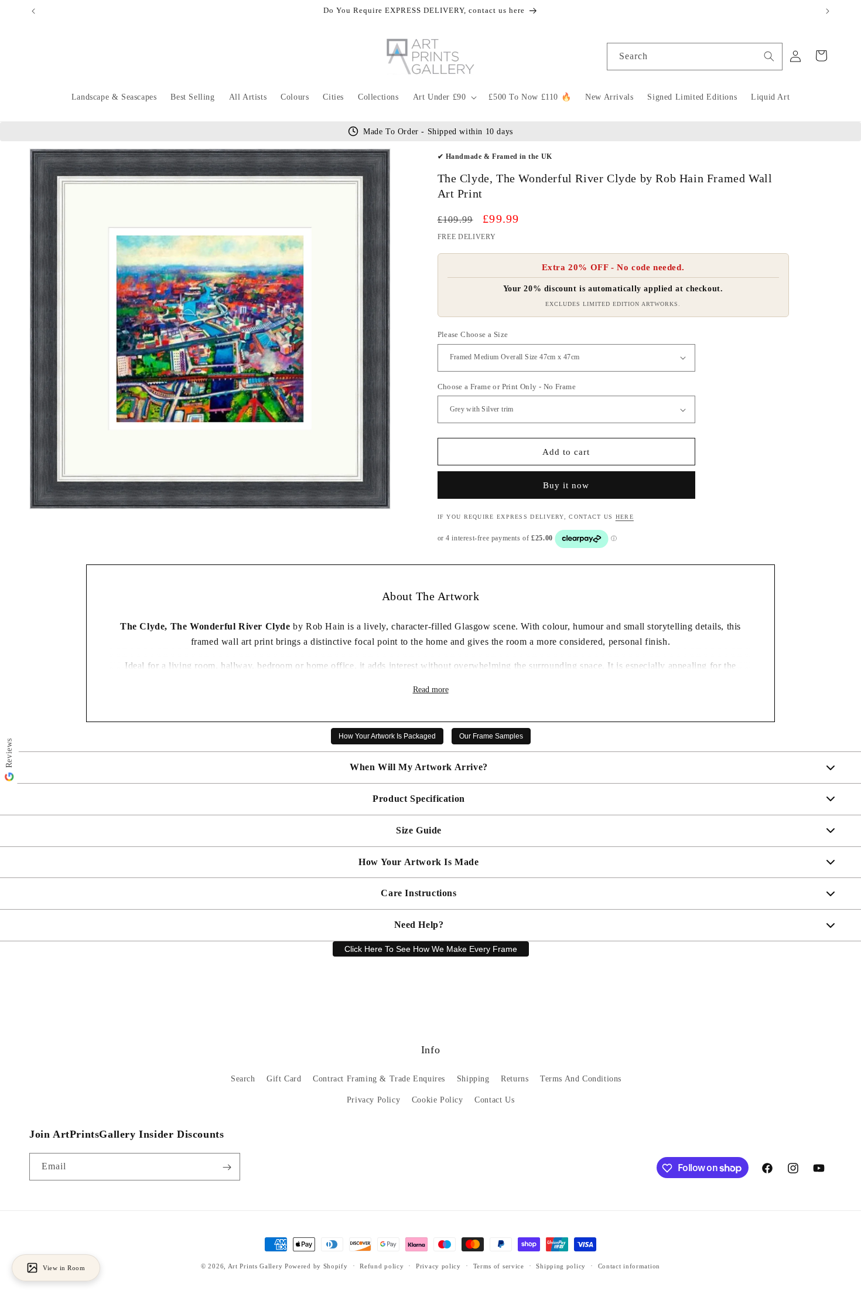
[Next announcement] (827, 11)
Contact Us (494, 1099)
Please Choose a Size (473, 334)
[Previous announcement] (33, 11)
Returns (514, 1079)
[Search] (769, 56)
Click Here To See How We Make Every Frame (430, 949)
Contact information (629, 1265)
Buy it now (566, 485)
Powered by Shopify (316, 1266)
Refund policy (382, 1265)
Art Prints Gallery (255, 1266)
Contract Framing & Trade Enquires (379, 1079)
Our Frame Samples (491, 736)
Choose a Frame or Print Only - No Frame (507, 386)
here (625, 516)
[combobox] (694, 56)
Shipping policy (561, 1265)
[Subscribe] (227, 1167)
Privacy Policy (373, 1099)
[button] (444, 97)
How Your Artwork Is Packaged (387, 736)
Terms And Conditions (580, 1079)
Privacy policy (438, 1265)
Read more (431, 689)
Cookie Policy (437, 1099)
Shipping (473, 1079)
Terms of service (498, 1265)
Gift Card (283, 1079)
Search (243, 1079)
